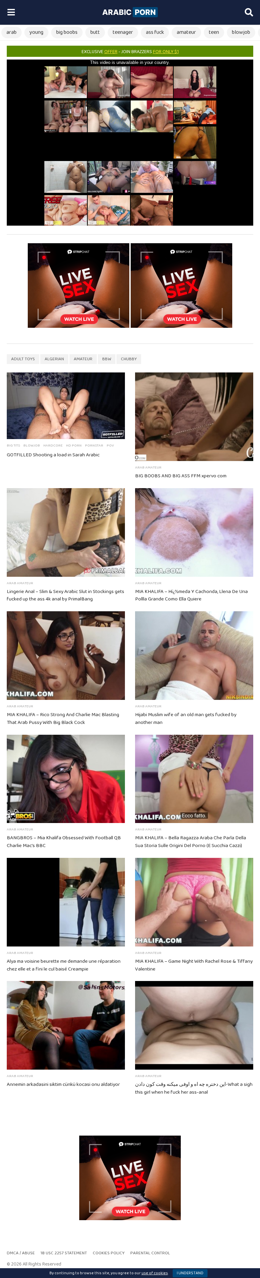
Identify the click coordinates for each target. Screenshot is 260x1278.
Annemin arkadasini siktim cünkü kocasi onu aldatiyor (63, 1084)
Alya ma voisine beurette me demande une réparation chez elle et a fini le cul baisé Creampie (64, 965)
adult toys (23, 359)
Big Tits (13, 445)
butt (95, 32)
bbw (106, 359)
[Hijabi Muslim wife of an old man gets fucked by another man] (194, 655)
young (36, 32)
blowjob (241, 32)
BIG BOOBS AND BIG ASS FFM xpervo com (180, 476)
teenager (123, 32)
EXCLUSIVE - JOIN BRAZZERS (130, 51)
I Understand (190, 1273)
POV (110, 445)
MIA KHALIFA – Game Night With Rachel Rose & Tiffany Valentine (194, 965)
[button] (11, 12)
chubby (129, 359)
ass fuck (155, 32)
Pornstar (94, 445)
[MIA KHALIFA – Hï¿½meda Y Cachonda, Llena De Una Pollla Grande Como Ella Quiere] (194, 532)
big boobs (67, 32)
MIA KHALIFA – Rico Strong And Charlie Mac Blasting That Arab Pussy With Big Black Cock (63, 719)
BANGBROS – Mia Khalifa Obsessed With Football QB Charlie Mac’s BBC (64, 842)
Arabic (129, 12)
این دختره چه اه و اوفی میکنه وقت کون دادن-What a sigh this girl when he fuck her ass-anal (194, 1088)
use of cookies (155, 1273)
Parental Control (150, 1253)
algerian (54, 359)
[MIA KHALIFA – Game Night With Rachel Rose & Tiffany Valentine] (194, 902)
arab (11, 32)
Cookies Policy (109, 1253)
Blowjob (31, 445)
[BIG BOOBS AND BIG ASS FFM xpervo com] (194, 416)
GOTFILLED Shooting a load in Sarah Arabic (53, 455)
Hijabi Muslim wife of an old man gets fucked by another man (185, 719)
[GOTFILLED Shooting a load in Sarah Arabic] (66, 405)
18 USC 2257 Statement (64, 1253)
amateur (186, 32)
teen (214, 32)
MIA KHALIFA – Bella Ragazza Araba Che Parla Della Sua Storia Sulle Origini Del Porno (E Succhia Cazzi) (190, 842)
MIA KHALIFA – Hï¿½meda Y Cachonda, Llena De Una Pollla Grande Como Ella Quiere (191, 595)
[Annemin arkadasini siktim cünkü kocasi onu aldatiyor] (66, 1025)
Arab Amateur (148, 467)
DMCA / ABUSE (21, 1253)
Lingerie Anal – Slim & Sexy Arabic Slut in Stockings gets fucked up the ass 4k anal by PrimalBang (65, 595)
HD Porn (74, 445)
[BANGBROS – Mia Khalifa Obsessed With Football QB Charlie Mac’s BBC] (66, 779)
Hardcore (53, 445)
